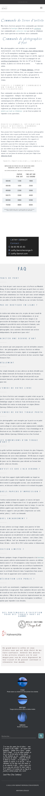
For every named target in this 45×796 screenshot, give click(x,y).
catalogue (37, 28)
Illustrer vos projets (22, 727)
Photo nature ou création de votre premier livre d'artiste (22, 691)
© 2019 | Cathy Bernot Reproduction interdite (22, 785)
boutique (14, 28)
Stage (22, 690)
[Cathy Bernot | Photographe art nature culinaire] (5, 8)
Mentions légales (22, 790)
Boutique (22, 707)
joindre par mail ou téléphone (11, 111)
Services (23, 725)
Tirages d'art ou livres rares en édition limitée (22, 709)
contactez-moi (21, 31)
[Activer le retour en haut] (41, 791)
